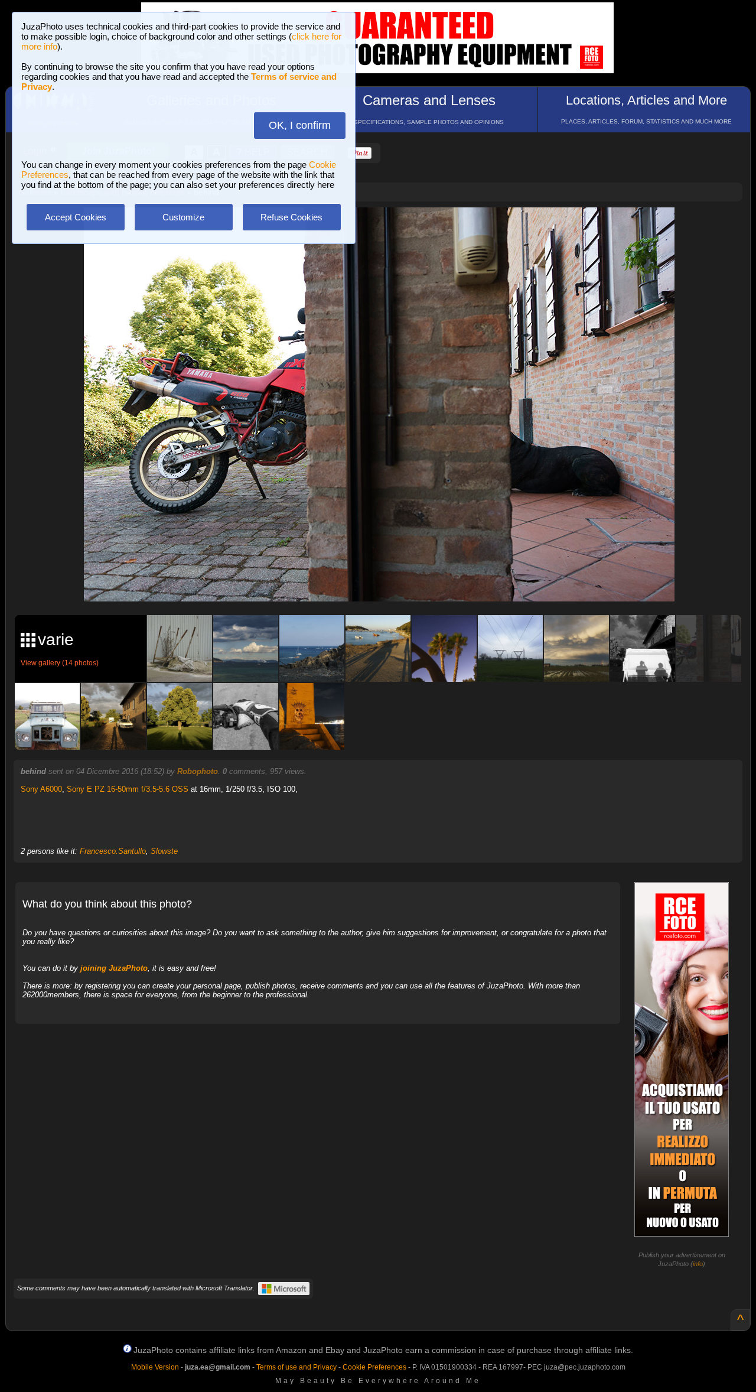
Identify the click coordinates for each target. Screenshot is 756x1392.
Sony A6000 (41, 789)
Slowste (164, 851)
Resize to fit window (386, 229)
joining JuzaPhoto (114, 968)
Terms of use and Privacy (296, 1367)
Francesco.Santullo (113, 851)
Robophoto (197, 771)
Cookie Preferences (374, 1367)
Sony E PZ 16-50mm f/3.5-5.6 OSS (127, 789)
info (698, 1263)
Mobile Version (155, 1367)
